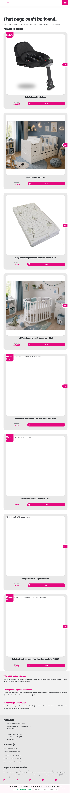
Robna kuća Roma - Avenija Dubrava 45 (19, 726)
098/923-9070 (11, 739)
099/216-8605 (11, 729)
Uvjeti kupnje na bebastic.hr (13, 755)
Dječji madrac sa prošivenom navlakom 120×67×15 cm (35, 258)
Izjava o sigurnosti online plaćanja (14, 762)
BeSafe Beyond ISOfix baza (35, 97)
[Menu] (9, 3)
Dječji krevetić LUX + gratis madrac (35, 579)
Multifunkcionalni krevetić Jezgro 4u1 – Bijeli (35, 338)
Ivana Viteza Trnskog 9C (14, 737)
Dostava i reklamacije (10, 748)
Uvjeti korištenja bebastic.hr (13, 758)
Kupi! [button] (46, 103)
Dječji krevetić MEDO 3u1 (35, 177)
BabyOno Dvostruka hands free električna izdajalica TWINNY (35, 659)
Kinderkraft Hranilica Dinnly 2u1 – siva (35, 499)
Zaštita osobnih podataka (12, 752)
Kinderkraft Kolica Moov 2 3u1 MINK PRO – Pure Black (35, 418)
